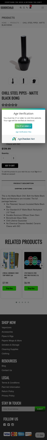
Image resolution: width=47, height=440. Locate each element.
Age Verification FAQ (23, 132)
